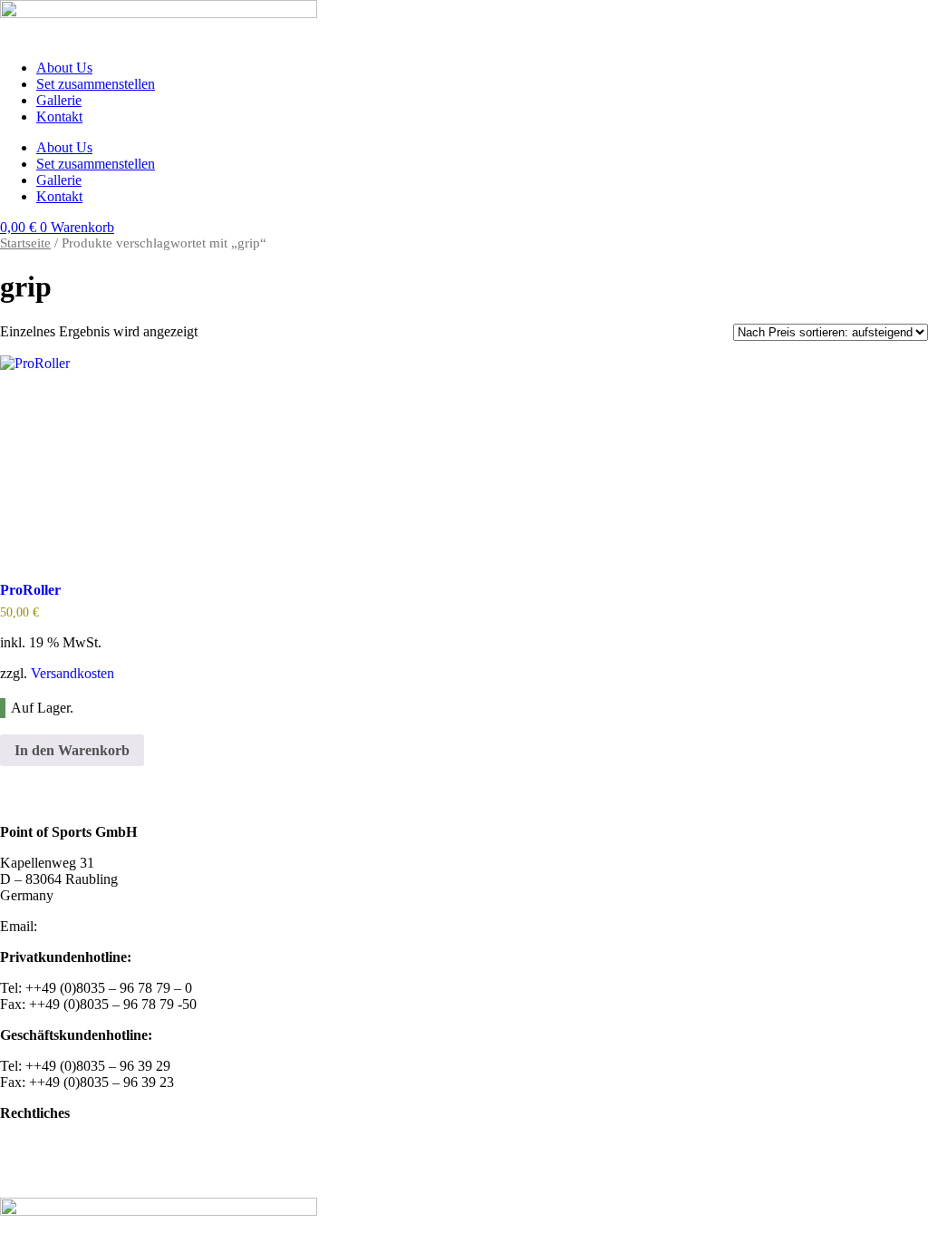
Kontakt (59, 116)
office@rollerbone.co (101, 926)
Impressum (31, 1143)
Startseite (25, 243)
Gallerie (59, 100)
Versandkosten (72, 673)
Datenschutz (35, 1174)
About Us (64, 67)
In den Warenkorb (72, 750)
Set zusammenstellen (95, 84)
